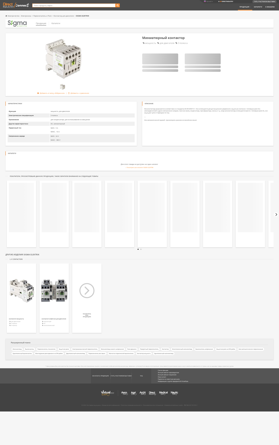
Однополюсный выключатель (22, 353)
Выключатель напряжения (204, 349)
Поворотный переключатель (149, 349)
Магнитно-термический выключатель (121, 353)
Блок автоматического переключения (251, 349)
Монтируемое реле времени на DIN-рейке (49, 353)
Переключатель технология (46, 349)
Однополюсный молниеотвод (163, 353)
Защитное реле (64, 349)
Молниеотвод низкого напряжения (112, 349)
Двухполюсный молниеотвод (75, 353)
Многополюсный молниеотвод (182, 349)
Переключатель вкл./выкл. (96, 353)
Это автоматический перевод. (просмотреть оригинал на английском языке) (170, 120)
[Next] (276, 214)
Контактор (165, 349)
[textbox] (74, 5)
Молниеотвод (17, 349)
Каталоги (258, 7)
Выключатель (29, 349)
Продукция (244, 7)
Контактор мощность (144, 353)
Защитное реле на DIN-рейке (225, 349)
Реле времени (131, 349)
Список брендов (163, 370)
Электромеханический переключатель (84, 349)
